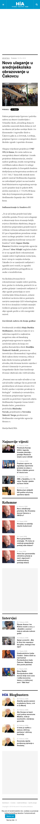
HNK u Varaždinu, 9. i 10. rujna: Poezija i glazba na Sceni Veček (26, 481)
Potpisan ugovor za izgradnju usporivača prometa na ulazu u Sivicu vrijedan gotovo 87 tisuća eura (25, 467)
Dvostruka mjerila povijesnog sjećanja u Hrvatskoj (25, 743)
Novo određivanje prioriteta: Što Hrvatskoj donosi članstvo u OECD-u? (26, 511)
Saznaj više (10, 820)
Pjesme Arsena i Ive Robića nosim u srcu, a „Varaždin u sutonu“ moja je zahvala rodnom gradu (26, 628)
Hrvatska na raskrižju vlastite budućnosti (25, 525)
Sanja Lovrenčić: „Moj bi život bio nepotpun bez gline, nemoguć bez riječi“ (26, 643)
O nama (13, 803)
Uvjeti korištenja (22, 803)
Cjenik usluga (32, 803)
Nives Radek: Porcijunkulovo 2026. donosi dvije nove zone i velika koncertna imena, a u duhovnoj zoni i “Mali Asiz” (26, 676)
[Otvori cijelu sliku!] (20, 94)
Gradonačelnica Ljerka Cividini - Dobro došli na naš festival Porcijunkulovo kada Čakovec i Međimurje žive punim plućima (26, 659)
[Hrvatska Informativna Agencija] (20, 4)
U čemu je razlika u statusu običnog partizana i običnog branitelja (24, 730)
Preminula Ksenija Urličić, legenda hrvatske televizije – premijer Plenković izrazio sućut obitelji (24, 452)
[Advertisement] (20, 31)
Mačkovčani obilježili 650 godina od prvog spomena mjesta (25, 492)
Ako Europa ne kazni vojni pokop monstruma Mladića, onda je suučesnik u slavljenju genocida (26, 716)
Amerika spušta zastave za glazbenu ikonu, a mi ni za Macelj (26, 703)
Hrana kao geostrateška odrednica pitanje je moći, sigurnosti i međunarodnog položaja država (26, 558)
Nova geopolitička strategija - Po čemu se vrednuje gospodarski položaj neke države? (25, 541)
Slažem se (10, 816)
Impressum (5, 803)
